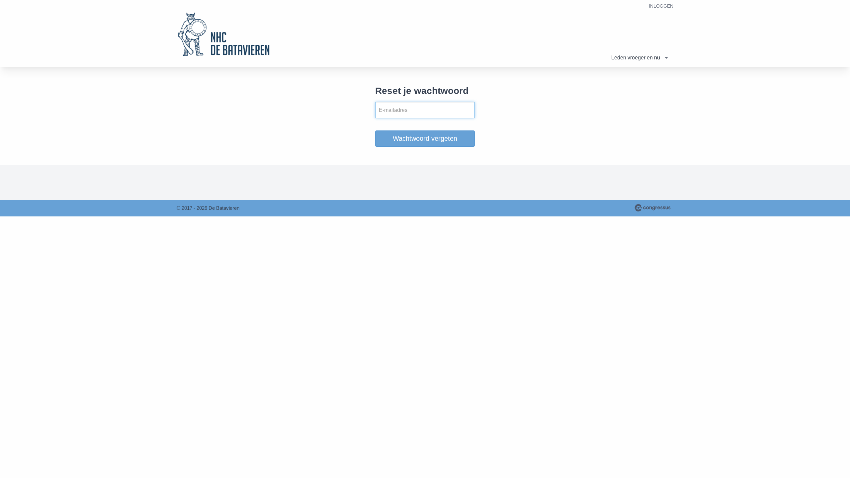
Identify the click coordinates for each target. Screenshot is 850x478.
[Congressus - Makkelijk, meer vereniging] (652, 207)
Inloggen (661, 6)
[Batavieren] (226, 34)
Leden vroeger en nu (635, 57)
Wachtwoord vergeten (425, 138)
